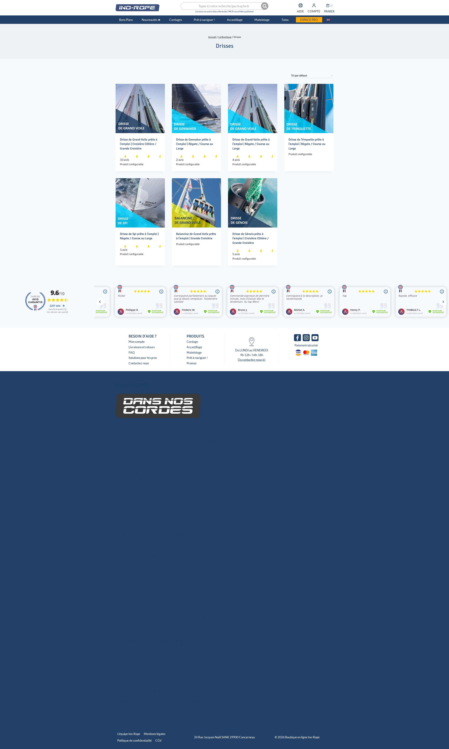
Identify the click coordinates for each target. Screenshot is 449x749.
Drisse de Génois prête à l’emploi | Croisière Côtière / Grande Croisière (250, 238)
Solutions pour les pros (143, 358)
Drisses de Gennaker (195, 462)
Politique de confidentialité (134, 740)
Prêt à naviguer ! (197, 358)
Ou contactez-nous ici (251, 360)
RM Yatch (178, 482)
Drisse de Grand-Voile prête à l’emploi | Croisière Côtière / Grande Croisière (138, 144)
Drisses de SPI (171, 462)
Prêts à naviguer (168, 454)
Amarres (208, 445)
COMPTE (314, 11)
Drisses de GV (126, 462)
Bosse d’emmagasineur (198, 477)
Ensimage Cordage (151, 535)
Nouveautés (149, 20)
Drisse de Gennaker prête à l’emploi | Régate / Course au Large (194, 144)
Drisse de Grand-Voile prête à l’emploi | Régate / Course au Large (251, 144)
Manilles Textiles (135, 508)
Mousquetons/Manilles (163, 508)
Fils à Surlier (129, 535)
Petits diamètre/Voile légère (199, 441)
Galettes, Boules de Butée (169, 513)
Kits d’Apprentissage (179, 535)
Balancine (152, 477)
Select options (299, 164)
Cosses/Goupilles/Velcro (134, 513)
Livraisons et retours (142, 347)
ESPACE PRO (309, 20)
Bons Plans (126, 20)
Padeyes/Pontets (144, 503)
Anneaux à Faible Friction (173, 503)
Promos (191, 363)
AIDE (300, 11)
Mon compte (137, 341)
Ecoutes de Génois (168, 467)
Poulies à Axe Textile (129, 499)
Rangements (200, 503)
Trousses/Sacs (195, 530)
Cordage (192, 341)
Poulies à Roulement (157, 499)
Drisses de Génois (148, 462)
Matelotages (169, 521)
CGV (158, 740)
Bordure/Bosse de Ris (198, 472)
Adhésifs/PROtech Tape (202, 513)
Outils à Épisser (152, 530)
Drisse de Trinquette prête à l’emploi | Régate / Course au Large (307, 144)
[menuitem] (328, 19)
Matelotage (194, 352)
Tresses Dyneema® (136, 445)
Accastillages (169, 490)
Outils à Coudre (174, 530)
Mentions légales (154, 734)
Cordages (168, 432)
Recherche (265, 6)
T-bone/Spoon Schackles (195, 508)
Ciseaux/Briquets (128, 530)
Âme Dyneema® (130, 441)
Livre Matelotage (205, 535)
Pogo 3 (165, 482)
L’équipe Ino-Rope (128, 734)
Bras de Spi (175, 472)
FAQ (132, 352)
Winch (214, 503)
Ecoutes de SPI (191, 467)
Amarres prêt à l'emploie (150, 472)
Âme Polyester (169, 441)
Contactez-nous (139, 363)
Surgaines (157, 445)
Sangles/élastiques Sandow (183, 445)
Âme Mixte (150, 441)
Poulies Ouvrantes (184, 499)
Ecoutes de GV (145, 467)
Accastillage (194, 347)
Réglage (138, 477)
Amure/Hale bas (171, 477)
